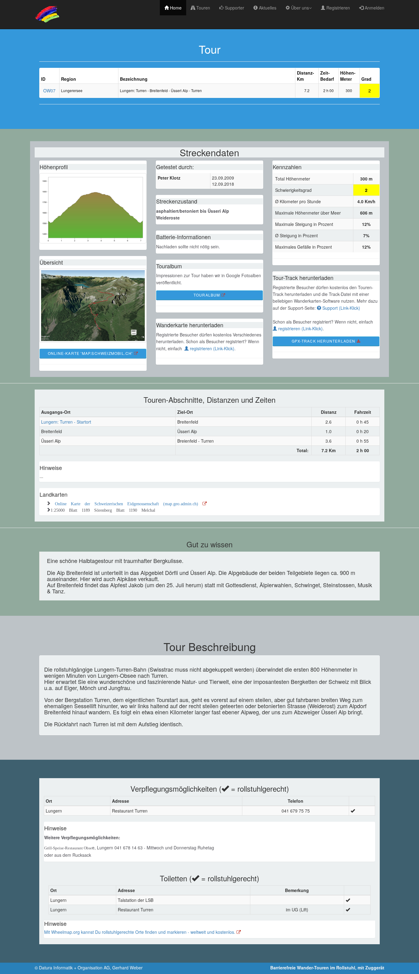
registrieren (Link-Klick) (211, 348)
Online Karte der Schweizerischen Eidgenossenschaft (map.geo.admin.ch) (128, 503)
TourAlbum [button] (207, 294)
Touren (202, 8)
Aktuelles (267, 8)
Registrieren (337, 8)
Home (175, 8)
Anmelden (373, 8)
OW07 (49, 90)
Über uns (299, 8)
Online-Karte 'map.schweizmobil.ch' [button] (91, 353)
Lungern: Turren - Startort (66, 422)
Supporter (234, 8)
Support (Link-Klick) (340, 308)
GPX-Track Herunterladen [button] (324, 340)
